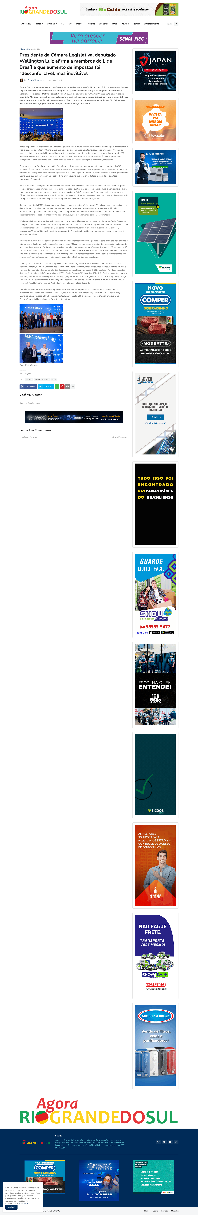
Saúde (53, 379)
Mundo (125, 23)
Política (136, 23)
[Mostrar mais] (72, 386)
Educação (45, 379)
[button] (169, 24)
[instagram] (176, 1142)
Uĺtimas (51, 23)
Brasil (115, 23)
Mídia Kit (174, 1211)
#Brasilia (36, 49)
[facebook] (158, 1142)
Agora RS (26, 23)
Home (146, 1211)
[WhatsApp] (57, 386)
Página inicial (25, 49)
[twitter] (164, 1142)
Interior (79, 23)
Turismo (91, 23)
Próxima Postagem (119, 437)
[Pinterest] (62, 386)
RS (62, 23)
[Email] (67, 386)
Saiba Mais (23, 1203)
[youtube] (170, 1142)
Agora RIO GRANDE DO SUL (47, 1211)
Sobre (155, 1211)
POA (70, 23)
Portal (38, 23)
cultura (37, 379)
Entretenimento (151, 23)
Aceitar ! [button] (11, 1207)
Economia (104, 23)
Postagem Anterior (29, 437)
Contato (164, 1211)
